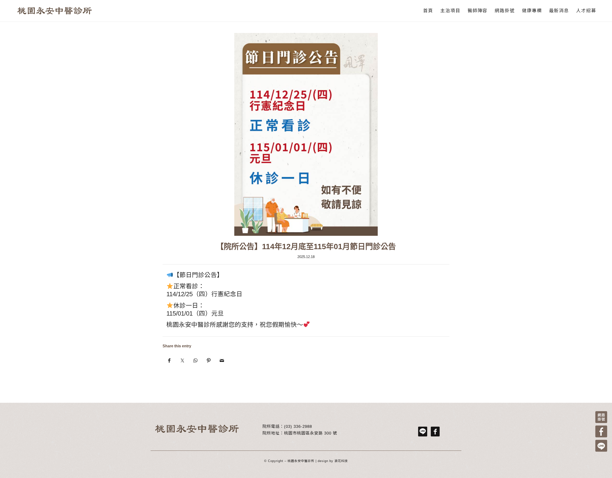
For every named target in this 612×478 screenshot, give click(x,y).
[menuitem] (428, 10)
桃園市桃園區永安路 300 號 (310, 433)
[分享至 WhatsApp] (195, 360)
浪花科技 (341, 461)
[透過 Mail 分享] (221, 360)
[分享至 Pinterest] (208, 360)
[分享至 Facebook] (169, 360)
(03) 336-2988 (298, 426)
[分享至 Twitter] (182, 360)
